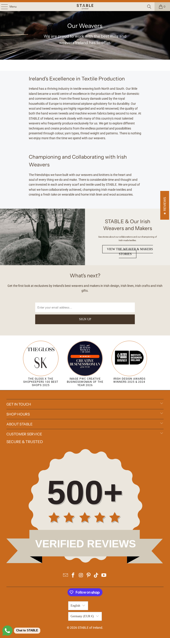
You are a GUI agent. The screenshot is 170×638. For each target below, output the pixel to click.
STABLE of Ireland (90, 627)
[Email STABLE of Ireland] (65, 575)
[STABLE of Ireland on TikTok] (96, 575)
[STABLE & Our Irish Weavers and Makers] (42, 237)
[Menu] (2, 6)
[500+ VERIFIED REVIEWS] (85, 562)
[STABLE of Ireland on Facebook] (73, 575)
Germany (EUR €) (82, 616)
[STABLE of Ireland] (85, 6)
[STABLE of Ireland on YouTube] (104, 575)
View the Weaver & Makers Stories (130, 252)
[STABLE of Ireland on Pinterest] (88, 575)
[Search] (149, 6)
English (75, 605)
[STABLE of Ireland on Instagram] (81, 575)
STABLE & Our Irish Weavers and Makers (127, 224)
